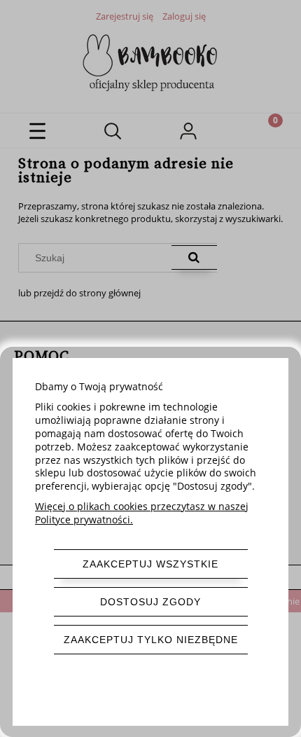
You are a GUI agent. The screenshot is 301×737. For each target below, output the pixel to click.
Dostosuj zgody (150, 601)
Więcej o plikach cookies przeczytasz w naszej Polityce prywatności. (141, 513)
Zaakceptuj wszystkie (150, 564)
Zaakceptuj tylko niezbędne (151, 639)
